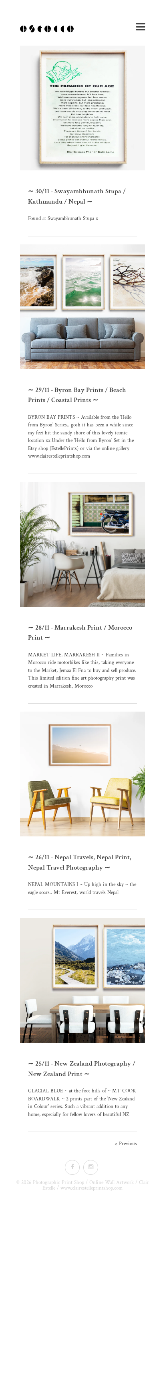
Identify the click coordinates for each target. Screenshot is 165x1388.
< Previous (126, 1143)
